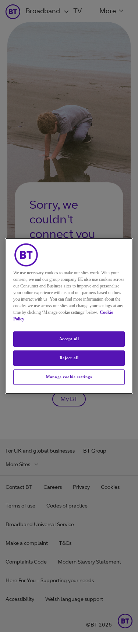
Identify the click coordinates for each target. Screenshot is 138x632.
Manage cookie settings (69, 377)
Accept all (69, 339)
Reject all (69, 358)
